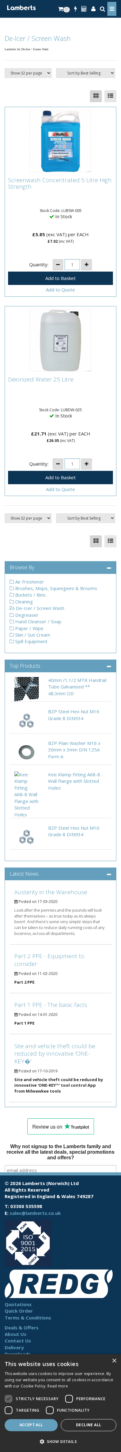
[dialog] (60, 1403)
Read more (57, 1386)
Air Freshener (29, 582)
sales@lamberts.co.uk (35, 1213)
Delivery (14, 1347)
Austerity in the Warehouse (50, 892)
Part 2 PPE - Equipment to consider (49, 960)
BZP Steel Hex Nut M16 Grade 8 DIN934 (73, 714)
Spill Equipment (30, 641)
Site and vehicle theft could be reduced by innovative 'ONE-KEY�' (54, 1053)
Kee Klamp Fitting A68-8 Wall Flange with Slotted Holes (74, 781)
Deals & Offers (21, 1327)
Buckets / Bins (30, 595)
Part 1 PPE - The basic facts (50, 1005)
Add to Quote (60, 289)
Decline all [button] (88, 1424)
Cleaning (23, 601)
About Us (15, 1334)
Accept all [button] (31, 1424)
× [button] (114, 1361)
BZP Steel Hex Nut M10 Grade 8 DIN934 (73, 831)
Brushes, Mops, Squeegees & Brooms (55, 588)
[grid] (96, 96)
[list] (110, 96)
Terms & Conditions (28, 1317)
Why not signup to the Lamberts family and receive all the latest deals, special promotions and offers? (60, 1152)
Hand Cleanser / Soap (37, 621)
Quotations (18, 1304)
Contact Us (18, 1340)
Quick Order (19, 1311)
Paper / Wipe (28, 628)
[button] (60, 1441)
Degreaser (26, 615)
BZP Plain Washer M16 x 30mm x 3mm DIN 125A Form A (74, 750)
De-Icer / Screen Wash (39, 608)
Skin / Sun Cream (32, 635)
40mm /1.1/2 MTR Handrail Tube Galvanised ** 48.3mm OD (77, 687)
